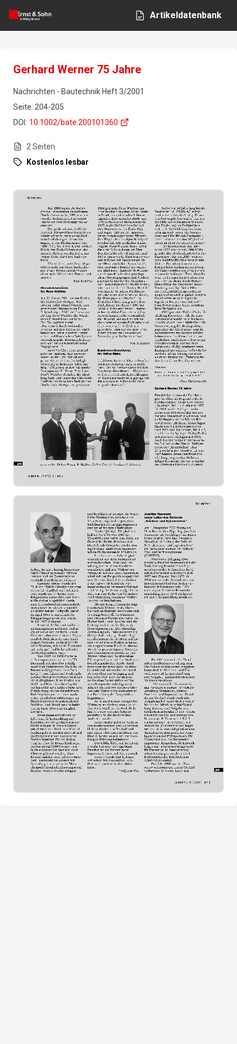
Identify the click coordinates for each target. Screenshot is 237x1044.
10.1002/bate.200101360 (73, 122)
